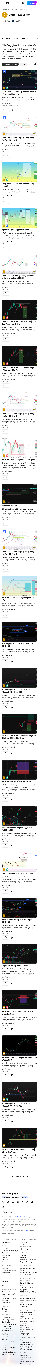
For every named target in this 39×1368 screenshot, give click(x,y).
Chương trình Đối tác (27, 1361)
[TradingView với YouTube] (13, 1202)
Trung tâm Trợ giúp (26, 1287)
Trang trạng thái (25, 1334)
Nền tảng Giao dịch (26, 1349)
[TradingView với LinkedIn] (22, 1202)
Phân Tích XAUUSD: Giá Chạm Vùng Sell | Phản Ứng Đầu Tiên (19, 369)
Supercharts (6, 1242)
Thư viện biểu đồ (25, 1342)
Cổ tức (4, 1283)
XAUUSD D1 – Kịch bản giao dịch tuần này (18, 599)
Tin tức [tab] (15, 38)
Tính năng (23, 1242)
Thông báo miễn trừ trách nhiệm (28, 1316)
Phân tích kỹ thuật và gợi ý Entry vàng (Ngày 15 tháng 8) (18, 553)
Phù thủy (5, 1350)
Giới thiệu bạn (6, 1322)
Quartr (27, 1230)
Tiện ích (22, 1340)
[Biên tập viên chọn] (4, 71)
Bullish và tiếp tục (9, 506)
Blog (21, 1285)
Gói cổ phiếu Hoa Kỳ (26, 1274)
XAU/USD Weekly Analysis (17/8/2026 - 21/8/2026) (19, 1058)
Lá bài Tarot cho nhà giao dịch (28, 1301)
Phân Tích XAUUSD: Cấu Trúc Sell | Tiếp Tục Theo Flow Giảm (19, 323)
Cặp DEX (5, 1259)
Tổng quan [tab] (6, 38)
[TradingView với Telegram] (27, 1202)
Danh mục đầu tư (7, 1292)
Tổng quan (23, 1255)
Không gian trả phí (8, 1354)
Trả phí (22, 1244)
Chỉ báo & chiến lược (8, 1347)
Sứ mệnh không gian (27, 1283)
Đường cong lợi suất (8, 1294)
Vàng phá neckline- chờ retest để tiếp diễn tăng (18, 185)
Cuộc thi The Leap (26, 1262)
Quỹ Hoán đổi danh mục (10, 1251)
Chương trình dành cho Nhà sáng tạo (9, 1325)
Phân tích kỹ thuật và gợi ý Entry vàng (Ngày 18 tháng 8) (18, 415)
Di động (4, 1309)
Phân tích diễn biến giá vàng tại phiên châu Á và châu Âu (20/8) (18, 277)
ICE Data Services (22, 1217)
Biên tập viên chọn (8, 1341)
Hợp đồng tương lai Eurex (28, 1272)
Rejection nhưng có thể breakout (16, 966)
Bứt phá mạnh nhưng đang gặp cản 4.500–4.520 (17, 828)
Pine (3, 1262)
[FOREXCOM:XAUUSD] (4, 133)
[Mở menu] (3, 3)
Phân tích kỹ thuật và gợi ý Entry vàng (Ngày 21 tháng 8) (18, 139)
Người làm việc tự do (9, 1352)
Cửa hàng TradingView (27, 1298)
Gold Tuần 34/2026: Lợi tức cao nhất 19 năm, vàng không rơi (19, 93)
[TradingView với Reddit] (3, 1207)
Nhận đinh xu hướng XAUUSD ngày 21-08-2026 (19, 920)
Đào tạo (4, 1339)
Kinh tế (4, 1279)
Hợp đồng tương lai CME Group (28, 1269)
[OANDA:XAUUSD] (4, 87)
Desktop (5, 1311)
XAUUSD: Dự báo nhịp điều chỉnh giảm (18, 460)
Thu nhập (5, 1281)
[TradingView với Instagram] (17, 1202)
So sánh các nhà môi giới (28, 1259)
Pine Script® (6, 1303)
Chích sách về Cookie (27, 1321)
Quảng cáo (24, 1355)
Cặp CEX (5, 1257)
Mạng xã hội (6, 1317)
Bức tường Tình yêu (8, 1320)
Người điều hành (7, 1330)
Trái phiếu (5, 1253)
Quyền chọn (6, 1296)
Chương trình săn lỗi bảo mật (28, 1330)
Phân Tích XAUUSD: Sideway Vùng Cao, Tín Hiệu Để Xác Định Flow (19, 736)
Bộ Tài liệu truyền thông (28, 1292)
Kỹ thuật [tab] (35, 38)
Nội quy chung (7, 1328)
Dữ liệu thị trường (26, 1246)
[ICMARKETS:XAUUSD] (4, 179)
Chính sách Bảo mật (26, 1319)
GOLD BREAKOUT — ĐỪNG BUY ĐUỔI (18, 873)
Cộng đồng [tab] (25, 38)
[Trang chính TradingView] (7, 3)
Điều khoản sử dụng (26, 1312)
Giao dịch (5, 1337)
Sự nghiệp (23, 1290)
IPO (3, 1285)
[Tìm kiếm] (23, 3)
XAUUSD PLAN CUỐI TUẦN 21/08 (16, 781)
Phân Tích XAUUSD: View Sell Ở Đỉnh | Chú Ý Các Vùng (18, 1150)
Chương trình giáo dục (27, 1364)
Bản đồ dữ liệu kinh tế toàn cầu (9, 1299)
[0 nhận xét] (13, 156)
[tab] (10, 64)
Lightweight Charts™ (27, 1344)
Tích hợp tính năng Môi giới (27, 1358)
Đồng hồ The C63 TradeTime (26, 1305)
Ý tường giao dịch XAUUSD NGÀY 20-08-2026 (18, 644)
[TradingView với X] (3, 1202)
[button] (35, 64)
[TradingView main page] (10, 1193)
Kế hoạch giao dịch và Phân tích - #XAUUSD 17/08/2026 (16, 1104)
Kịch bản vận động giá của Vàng (15, 230)
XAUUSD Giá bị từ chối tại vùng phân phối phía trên (17, 1012)
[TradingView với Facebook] (8, 1202)
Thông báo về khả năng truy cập (28, 1324)
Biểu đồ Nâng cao (26, 1347)
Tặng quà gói (24, 1249)
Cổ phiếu (5, 1248)
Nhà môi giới (24, 1257)
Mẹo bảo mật (24, 1327)
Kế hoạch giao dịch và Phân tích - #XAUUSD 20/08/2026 (16, 690)
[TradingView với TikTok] (32, 1202)
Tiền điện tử (6, 1255)
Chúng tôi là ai (25, 1281)
